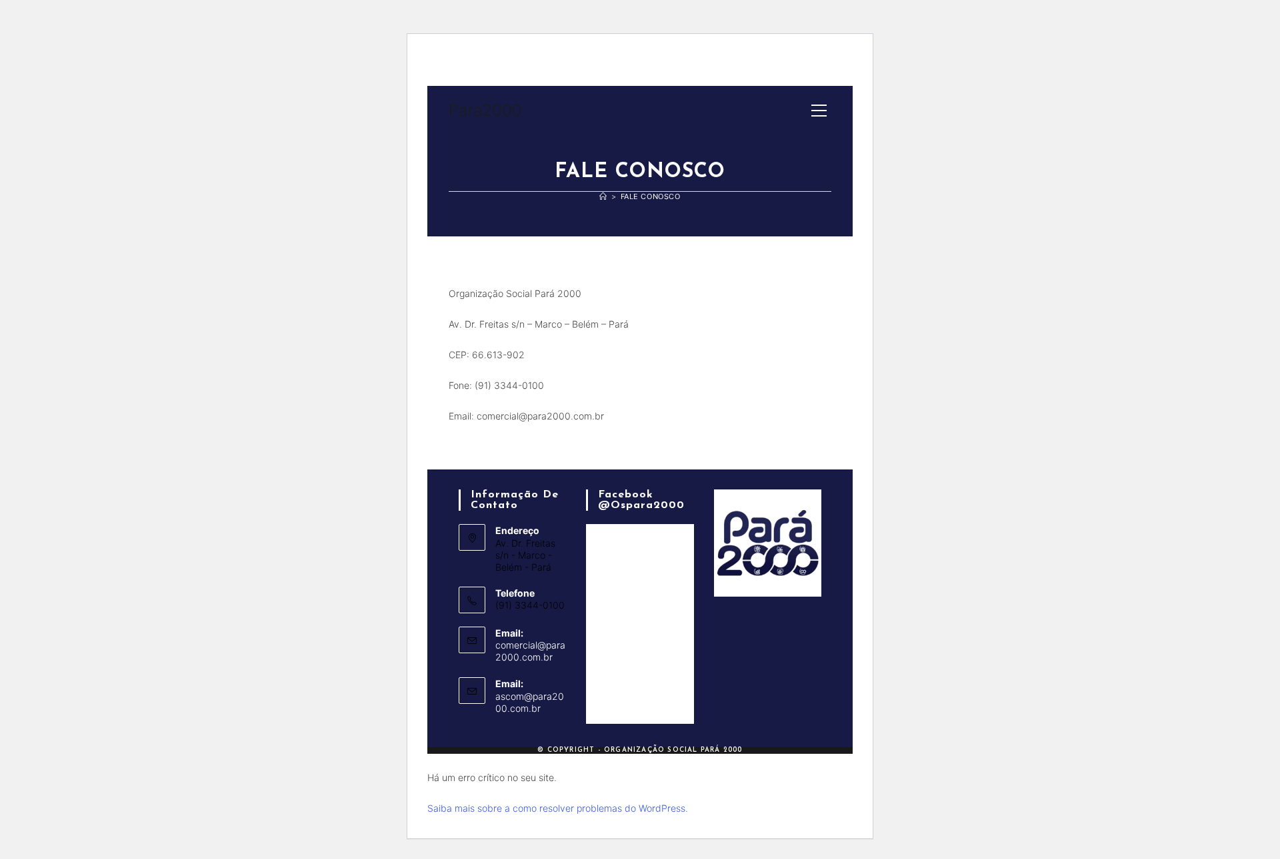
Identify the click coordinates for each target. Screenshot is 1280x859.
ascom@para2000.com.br (529, 702)
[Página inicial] (603, 196)
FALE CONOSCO (651, 196)
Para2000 (485, 110)
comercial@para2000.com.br (530, 651)
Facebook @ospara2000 (641, 500)
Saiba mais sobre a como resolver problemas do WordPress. (557, 808)
